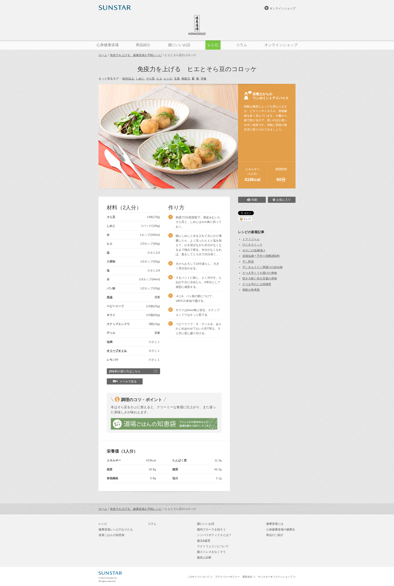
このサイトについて (198, 576)
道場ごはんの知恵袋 (111, 535)
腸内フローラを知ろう (211, 529)
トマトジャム (251, 239)
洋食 (203, 78)
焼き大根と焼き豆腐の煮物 (259, 278)
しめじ (140, 78)
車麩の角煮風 (251, 289)
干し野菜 (248, 261)
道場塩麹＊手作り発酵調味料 (261, 256)
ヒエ (159, 78)
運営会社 (247, 576)
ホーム (102, 55)
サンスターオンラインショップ (275, 576)
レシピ (168, 78)
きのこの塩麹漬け (253, 250)
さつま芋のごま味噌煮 (256, 284)
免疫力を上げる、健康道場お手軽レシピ (136, 55)
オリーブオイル (117, 350)
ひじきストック (252, 244)
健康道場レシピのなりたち (115, 529)
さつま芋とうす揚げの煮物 (259, 273)
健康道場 (197, 25)
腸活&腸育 (203, 540)
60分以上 (128, 78)
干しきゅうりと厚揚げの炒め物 (262, 267)
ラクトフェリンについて (213, 546)
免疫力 (185, 78)
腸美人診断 (204, 557)
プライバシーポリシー (227, 576)
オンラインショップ (283, 8)
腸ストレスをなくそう (211, 551)
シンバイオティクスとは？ (214, 535)
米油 (109, 297)
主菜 (177, 78)
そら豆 (150, 78)
